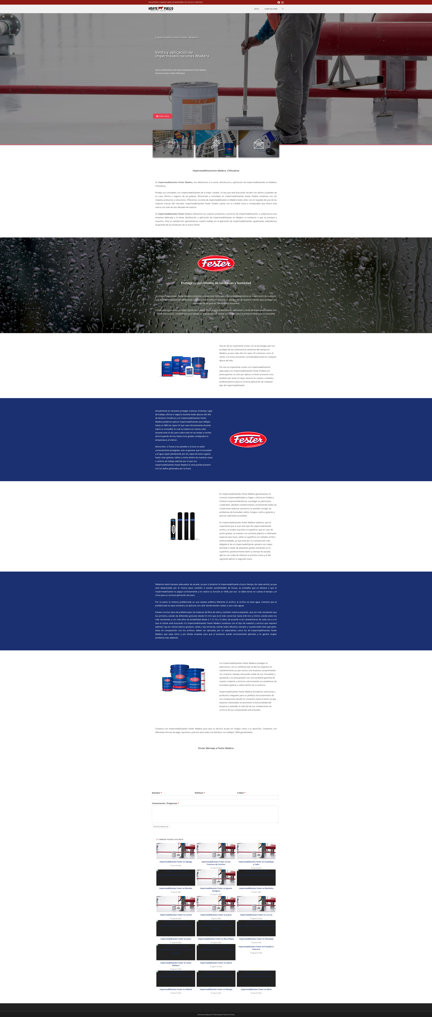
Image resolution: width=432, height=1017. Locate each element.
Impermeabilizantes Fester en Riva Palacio (216, 939)
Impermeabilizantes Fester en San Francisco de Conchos (216, 863)
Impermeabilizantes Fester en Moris (256, 989)
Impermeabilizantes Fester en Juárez (216, 915)
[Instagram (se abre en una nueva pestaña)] (282, 2)
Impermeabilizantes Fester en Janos (176, 939)
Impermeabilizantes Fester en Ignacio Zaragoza (216, 889)
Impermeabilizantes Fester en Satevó (216, 963)
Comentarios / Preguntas (165, 803)
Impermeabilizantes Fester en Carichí (176, 915)
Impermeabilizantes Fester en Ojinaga (176, 862)
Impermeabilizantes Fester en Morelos (175, 888)
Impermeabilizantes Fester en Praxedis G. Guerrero (256, 947)
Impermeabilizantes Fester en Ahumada (256, 939)
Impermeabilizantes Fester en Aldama (176, 989)
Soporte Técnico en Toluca (226, 1015)
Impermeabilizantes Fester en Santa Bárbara (175, 964)
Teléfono (200, 792)
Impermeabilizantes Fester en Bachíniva (256, 888)
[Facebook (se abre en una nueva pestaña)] (279, 2)
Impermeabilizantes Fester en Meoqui (216, 989)
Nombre (157, 792)
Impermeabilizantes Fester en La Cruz (256, 915)
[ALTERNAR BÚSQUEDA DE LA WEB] (282, 9)
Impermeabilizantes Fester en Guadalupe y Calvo (256, 863)
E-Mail (241, 792)
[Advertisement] (184, 95)
